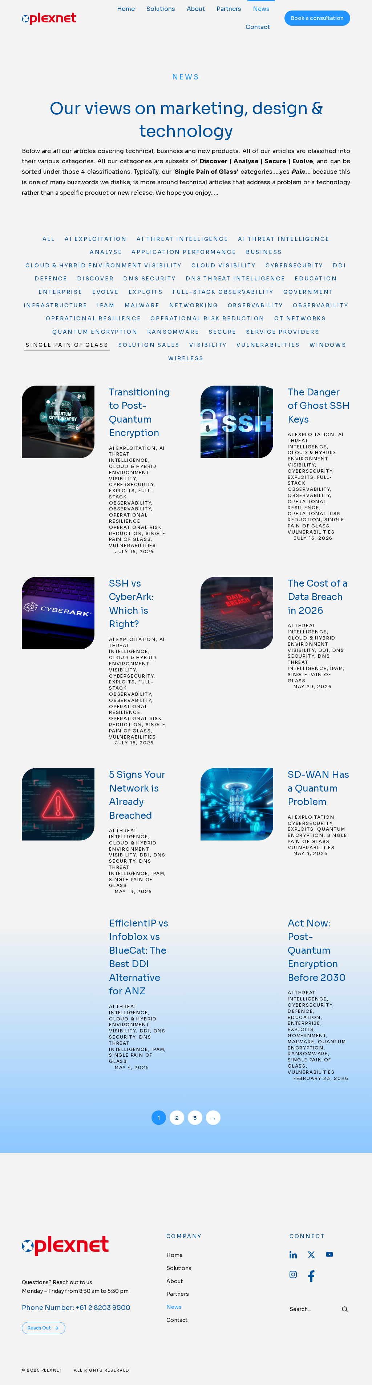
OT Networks (300, 318)
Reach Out (39, 1328)
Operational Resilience (93, 318)
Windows (328, 345)
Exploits (146, 292)
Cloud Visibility (223, 265)
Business (264, 252)
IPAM (106, 305)
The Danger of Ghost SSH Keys (319, 406)
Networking (193, 305)
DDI (339, 265)
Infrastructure (56, 305)
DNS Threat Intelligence (235, 278)
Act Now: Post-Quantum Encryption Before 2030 (317, 950)
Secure (222, 332)
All (49, 239)
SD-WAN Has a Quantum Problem (318, 788)
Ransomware (173, 332)
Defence (51, 278)
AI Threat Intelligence (183, 239)
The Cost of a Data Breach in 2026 (318, 597)
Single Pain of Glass (67, 345)
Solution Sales (149, 345)
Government (308, 292)
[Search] (344, 1309)
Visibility (208, 345)
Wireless (186, 358)
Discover (95, 278)
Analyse (106, 252)
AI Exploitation (96, 239)
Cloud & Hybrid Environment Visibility (103, 265)
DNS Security (149, 278)
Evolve (105, 292)
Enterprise (61, 292)
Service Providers (283, 332)
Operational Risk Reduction (207, 318)
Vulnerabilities (268, 345)
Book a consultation (317, 18)
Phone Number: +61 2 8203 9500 (76, 1308)
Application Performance (184, 252)
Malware (142, 305)
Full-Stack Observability (223, 292)
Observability (255, 305)
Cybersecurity (294, 265)
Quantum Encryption (95, 332)
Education (316, 278)
